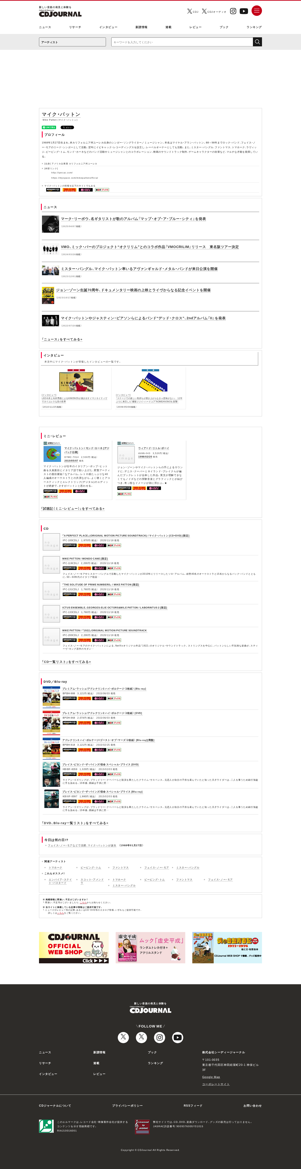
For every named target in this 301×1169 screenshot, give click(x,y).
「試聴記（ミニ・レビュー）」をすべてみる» (73, 508)
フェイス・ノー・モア (156, 867)
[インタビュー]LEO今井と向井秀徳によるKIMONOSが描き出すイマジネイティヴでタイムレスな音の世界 (74, 398)
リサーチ (75, 27)
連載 (168, 27)
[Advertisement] (150, 80)
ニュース (45, 27)
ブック (224, 27)
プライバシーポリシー (127, 1105)
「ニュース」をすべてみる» (62, 339)
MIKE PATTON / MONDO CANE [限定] (85, 558)
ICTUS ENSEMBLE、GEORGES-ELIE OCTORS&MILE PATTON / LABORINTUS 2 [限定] (114, 607)
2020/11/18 (107, 540)
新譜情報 (142, 27)
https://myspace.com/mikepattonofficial (74, 177)
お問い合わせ (253, 1105)
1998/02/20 (145, 456)
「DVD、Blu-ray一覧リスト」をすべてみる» (75, 822)
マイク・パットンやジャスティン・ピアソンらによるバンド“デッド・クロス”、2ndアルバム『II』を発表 (143, 317)
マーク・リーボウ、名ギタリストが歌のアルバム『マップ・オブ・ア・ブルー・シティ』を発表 (133, 218)
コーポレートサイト (216, 1084)
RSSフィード (193, 1105)
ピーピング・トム (91, 867)
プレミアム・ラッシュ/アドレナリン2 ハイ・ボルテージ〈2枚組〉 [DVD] (102, 713)
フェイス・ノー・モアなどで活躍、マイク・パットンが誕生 (82, 845)
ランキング (254, 27)
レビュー (196, 27)
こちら (83, 902)
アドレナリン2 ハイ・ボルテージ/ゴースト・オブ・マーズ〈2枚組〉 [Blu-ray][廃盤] (108, 740)
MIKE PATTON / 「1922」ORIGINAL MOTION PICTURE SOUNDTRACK (104, 630)
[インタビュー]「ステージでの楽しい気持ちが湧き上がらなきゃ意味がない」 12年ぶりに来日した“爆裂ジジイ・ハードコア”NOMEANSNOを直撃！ (149, 398)
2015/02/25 (103, 744)
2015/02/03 (105, 769)
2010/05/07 (71, 460)
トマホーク (55, 867)
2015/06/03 (103, 693)
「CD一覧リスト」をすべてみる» (66, 661)
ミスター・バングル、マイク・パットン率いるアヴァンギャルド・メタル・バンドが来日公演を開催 (139, 268)
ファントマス (121, 867)
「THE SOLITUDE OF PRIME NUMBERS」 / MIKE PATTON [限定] (100, 584)
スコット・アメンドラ (92, 881)
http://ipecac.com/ (62, 172)
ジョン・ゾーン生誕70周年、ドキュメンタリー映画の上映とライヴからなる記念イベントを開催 (133, 289)
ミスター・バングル (187, 867)
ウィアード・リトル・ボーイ (153, 448)
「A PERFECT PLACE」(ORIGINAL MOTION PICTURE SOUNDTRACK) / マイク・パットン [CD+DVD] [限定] (126, 535)
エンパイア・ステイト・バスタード (60, 881)
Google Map (211, 1077)
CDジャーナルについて (55, 1105)
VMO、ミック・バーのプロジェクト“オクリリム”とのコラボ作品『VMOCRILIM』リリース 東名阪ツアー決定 (150, 246)
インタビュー (108, 27)
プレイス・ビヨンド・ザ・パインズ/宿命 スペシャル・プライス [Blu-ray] (102, 791)
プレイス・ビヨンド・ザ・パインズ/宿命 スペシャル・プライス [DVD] (100, 764)
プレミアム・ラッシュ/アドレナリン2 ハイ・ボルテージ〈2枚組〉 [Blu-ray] (104, 688)
